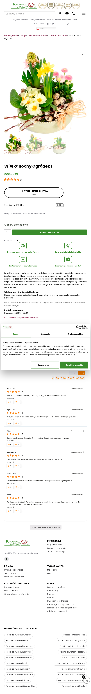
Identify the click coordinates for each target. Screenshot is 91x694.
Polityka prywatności (56, 548)
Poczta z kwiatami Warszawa (19, 646)
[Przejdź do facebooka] (6, 559)
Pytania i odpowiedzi (13, 570)
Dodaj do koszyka (49, 232)
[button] (9, 402)
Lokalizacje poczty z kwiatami (60, 604)
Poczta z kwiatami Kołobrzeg (71, 680)
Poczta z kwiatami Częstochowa (70, 663)
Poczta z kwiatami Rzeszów (72, 652)
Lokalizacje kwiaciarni (57, 611)
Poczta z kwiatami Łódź (74, 634)
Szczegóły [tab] (45, 334)
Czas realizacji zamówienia (16, 594)
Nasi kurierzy (52, 590)
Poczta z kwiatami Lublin (17, 663)
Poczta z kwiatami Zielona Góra (20, 686)
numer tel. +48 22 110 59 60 (34, 24)
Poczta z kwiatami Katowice (19, 657)
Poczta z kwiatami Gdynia (73, 669)
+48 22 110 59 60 (11, 553)
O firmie (50, 597)
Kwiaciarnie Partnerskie (57, 601)
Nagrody (51, 594)
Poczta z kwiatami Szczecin (72, 646)
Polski (42, 29)
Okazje (23, 35)
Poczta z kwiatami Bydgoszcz (71, 640)
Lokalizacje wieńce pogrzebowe (62, 607)
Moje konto (52, 570)
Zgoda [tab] (15, 334)
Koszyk (50, 573)
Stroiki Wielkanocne (58, 35)
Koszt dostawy (11, 590)
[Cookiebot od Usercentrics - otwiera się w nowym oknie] (78, 327)
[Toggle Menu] (84, 14)
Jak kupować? (11, 573)
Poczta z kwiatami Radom (18, 669)
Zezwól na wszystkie (74, 365)
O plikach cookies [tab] (75, 334)
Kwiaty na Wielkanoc (37, 35)
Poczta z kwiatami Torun (73, 657)
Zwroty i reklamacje (56, 551)
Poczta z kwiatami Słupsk (17, 680)
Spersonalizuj (43, 365)
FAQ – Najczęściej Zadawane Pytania (21, 317)
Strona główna (11, 35)
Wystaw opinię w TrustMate (46, 527)
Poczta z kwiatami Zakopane (19, 674)
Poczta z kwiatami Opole (73, 686)
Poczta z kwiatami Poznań (18, 640)
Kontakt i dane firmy (56, 587)
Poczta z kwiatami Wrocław (18, 634)
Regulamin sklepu (55, 544)
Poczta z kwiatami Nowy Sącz (71, 674)
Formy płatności (11, 587)
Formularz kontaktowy (14, 576)
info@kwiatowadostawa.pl (59, 24)
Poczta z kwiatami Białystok (18, 652)
